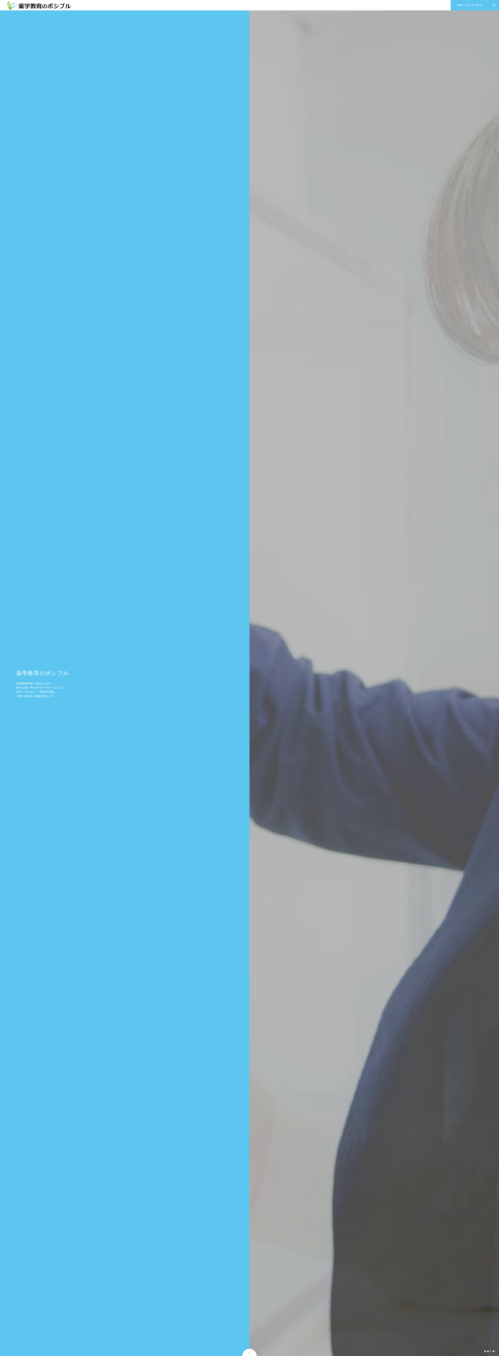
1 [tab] (485, 1351)
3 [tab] (491, 1351)
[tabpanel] (374, 683)
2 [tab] (488, 1351)
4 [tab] (493, 1351)
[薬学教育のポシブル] (38, 5)
